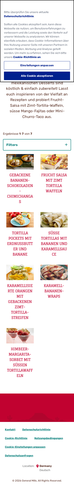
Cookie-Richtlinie (16, 438)
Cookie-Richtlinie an (27, 57)
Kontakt (10, 429)
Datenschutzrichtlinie (36, 429)
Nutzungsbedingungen (48, 438)
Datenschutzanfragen (19, 455)
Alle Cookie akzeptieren (37, 75)
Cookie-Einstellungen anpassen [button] (25, 446)
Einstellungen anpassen (37, 65)
